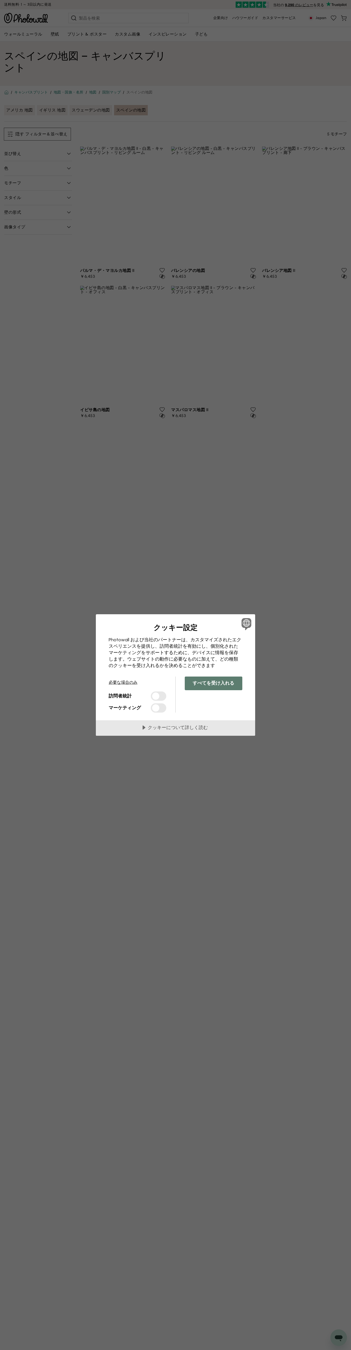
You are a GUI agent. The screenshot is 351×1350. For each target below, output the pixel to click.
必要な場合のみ (123, 682)
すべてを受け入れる (213, 683)
